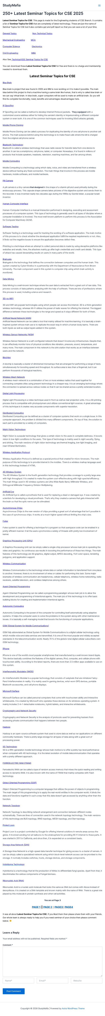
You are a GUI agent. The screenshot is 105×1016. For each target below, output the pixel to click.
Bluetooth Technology (13, 145)
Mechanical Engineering (14, 40)
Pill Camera (8, 180)
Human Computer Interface (15, 203)
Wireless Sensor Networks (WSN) (18, 334)
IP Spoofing (8, 105)
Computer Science (11, 46)
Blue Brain (7, 82)
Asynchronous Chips (12, 508)
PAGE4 (69, 907)
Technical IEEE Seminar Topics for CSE (29, 59)
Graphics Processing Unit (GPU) (18, 541)
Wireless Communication (14, 563)
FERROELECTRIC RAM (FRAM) (17, 763)
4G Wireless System (12, 472)
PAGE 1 (36, 907)
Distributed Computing (13, 413)
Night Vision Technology (14, 429)
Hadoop (6, 727)
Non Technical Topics (42, 33)
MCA (33, 40)
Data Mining (8, 279)
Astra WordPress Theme (73, 1008)
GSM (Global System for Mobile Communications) (26, 626)
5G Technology (10, 746)
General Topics (10, 33)
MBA (33, 53)
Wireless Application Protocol (16, 452)
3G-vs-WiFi (8, 298)
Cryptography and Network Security (19, 711)
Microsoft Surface (11, 691)
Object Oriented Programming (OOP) (20, 782)
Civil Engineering (10, 53)
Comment (8, 945)
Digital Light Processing (13, 393)
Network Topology (11, 805)
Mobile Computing (11, 161)
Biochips (7, 357)
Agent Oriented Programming (16, 586)
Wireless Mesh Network (14, 377)
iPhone (6, 648)
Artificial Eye (8, 491)
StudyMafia (12, 5)
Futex (5, 521)
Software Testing (10, 226)
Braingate (7, 259)
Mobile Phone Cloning (13, 125)
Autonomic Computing (13, 606)
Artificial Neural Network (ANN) (17, 318)
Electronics (37, 46)
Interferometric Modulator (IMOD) (18, 671)
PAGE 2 (47, 907)
